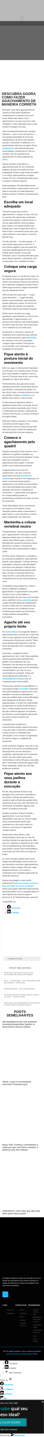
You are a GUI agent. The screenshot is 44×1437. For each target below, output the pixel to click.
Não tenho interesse (8, 1430)
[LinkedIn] (7, 1368)
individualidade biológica (13, 679)
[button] (22, 18)
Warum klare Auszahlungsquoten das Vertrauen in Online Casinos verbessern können (22, 1004)
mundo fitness (11, 632)
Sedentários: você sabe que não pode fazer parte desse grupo (21, 1212)
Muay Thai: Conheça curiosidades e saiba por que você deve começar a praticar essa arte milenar (20, 1147)
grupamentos (8, 148)
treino (5, 160)
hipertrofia (31, 338)
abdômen (26, 395)
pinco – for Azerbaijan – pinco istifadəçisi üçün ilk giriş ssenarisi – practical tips (22, 982)
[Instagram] (5, 1294)
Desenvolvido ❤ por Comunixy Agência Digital (22, 1354)
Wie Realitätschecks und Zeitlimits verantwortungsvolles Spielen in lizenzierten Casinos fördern (19, 1024)
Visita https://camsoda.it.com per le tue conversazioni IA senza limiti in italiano (18, 974)
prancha (27, 600)
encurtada (23, 689)
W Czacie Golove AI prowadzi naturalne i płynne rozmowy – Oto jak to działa (21, 996)
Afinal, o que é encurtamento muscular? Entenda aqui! (16, 1083)
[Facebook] (7, 1364)
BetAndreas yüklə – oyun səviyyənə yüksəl (19, 989)
